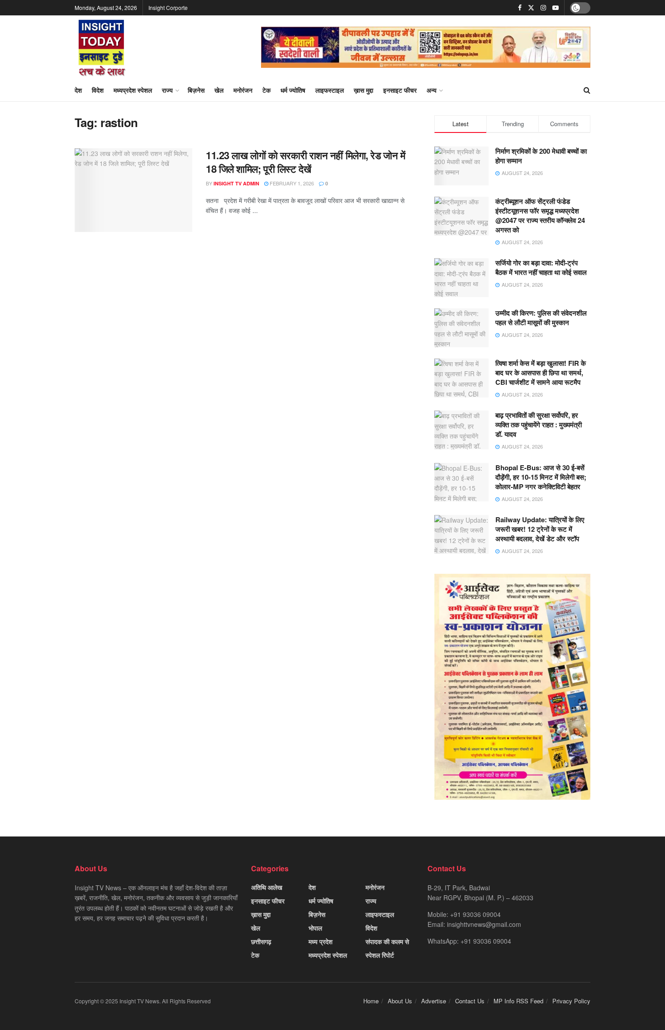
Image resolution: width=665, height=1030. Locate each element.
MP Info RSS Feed (518, 1001)
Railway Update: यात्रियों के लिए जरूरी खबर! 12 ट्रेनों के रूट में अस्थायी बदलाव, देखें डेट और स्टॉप (539, 529)
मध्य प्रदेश (320, 941)
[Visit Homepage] (102, 47)
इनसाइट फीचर (400, 89)
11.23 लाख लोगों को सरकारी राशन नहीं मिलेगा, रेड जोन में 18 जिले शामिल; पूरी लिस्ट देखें (305, 162)
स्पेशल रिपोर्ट (380, 954)
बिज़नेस (196, 89)
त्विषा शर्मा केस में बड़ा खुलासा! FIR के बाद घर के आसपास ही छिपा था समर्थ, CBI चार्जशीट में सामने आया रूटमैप (540, 372)
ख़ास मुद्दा (363, 89)
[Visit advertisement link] (425, 47)
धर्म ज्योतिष (292, 89)
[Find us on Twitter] (531, 7)
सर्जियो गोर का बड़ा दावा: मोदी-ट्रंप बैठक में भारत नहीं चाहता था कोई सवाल (541, 267)
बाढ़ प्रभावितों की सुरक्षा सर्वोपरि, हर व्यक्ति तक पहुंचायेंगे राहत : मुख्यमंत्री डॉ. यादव (538, 424)
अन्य (432, 89)
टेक (266, 89)
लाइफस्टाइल (329, 89)
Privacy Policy (571, 1001)
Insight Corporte (168, 7)
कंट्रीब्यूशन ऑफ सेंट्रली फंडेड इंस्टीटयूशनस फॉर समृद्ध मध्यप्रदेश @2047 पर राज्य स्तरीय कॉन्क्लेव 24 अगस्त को (540, 215)
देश (78, 89)
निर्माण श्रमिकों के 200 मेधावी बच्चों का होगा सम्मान (541, 155)
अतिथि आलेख (266, 887)
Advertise (433, 1001)
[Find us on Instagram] (543, 7)
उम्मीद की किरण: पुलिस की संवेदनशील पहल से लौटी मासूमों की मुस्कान (541, 317)
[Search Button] (587, 90)
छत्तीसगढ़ (261, 941)
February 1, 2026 (291, 183)
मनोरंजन (242, 89)
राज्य (167, 89)
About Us (400, 1001)
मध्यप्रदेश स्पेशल (133, 89)
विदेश (98, 89)
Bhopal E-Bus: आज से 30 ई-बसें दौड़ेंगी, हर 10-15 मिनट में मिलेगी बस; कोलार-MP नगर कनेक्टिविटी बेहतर (540, 477)
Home (371, 1001)
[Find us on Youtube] (555, 7)
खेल (218, 89)
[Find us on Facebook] (520, 7)
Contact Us (469, 1001)
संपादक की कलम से (387, 941)
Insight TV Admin (236, 183)
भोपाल (315, 927)
